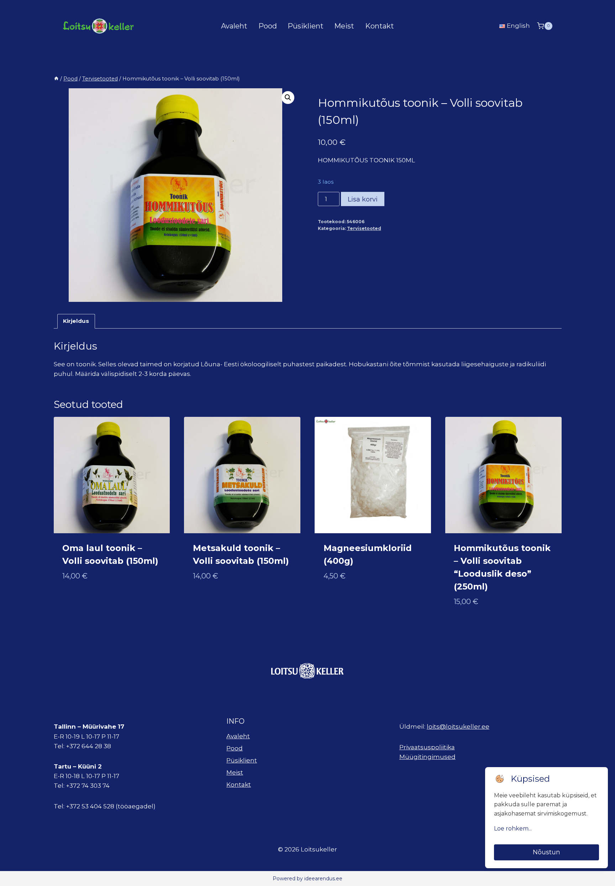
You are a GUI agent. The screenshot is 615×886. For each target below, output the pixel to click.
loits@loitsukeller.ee (458, 726)
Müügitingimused (427, 756)
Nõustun (546, 852)
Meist (344, 26)
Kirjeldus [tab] (76, 321)
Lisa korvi (363, 199)
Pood (267, 26)
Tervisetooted (364, 228)
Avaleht (234, 26)
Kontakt (379, 26)
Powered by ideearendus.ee (307, 878)
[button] (288, 97)
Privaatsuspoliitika (427, 747)
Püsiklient (306, 26)
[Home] (56, 78)
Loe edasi (208, 599)
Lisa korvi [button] (78, 599)
